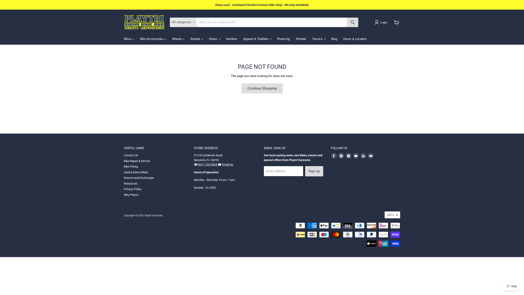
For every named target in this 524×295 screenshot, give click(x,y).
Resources (130, 183)
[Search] (352, 22)
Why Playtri (131, 194)
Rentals (301, 39)
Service (317, 39)
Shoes (213, 39)
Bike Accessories (152, 39)
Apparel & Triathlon (256, 39)
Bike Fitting (131, 166)
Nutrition (231, 39)
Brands (196, 39)
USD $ (390, 214)
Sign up (314, 171)
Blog (334, 39)
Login (383, 22)
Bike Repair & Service (137, 161)
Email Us (228, 164)
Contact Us (131, 155)
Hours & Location (354, 39)
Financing (283, 39)
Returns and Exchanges (139, 177)
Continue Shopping (262, 88)
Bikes (128, 39)
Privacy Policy (132, 189)
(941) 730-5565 (207, 164)
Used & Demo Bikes (136, 172)
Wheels (177, 39)
